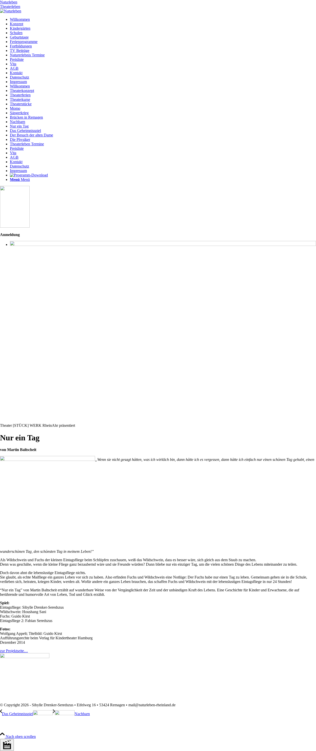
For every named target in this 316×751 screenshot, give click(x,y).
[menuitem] (163, 19)
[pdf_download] (24, 657)
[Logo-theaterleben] (10, 11)
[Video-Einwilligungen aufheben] (7, 745)
